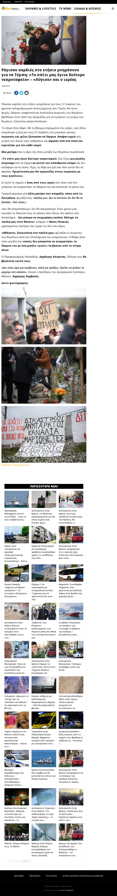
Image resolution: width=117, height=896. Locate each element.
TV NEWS (65, 8)
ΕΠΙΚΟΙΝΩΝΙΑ (29, 2)
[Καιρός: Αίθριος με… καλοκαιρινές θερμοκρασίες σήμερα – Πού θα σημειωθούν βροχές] (44, 685)
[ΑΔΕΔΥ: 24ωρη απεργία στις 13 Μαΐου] (16, 832)
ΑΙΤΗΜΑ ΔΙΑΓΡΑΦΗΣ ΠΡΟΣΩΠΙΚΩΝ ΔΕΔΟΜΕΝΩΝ (82, 876)
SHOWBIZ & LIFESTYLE (40, 8)
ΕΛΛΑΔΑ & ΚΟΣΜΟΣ (87, 8)
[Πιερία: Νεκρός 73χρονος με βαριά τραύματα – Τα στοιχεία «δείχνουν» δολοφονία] (16, 573)
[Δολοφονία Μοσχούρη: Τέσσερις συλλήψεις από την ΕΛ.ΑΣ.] (71, 649)
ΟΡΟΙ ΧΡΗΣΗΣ (51, 876)
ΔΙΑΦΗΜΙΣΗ (18, 2)
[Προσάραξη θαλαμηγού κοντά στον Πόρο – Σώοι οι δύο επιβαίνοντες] (16, 499)
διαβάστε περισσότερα (15, 465)
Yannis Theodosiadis (66, 890)
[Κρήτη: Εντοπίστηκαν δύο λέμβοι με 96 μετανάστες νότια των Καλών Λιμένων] (44, 758)
